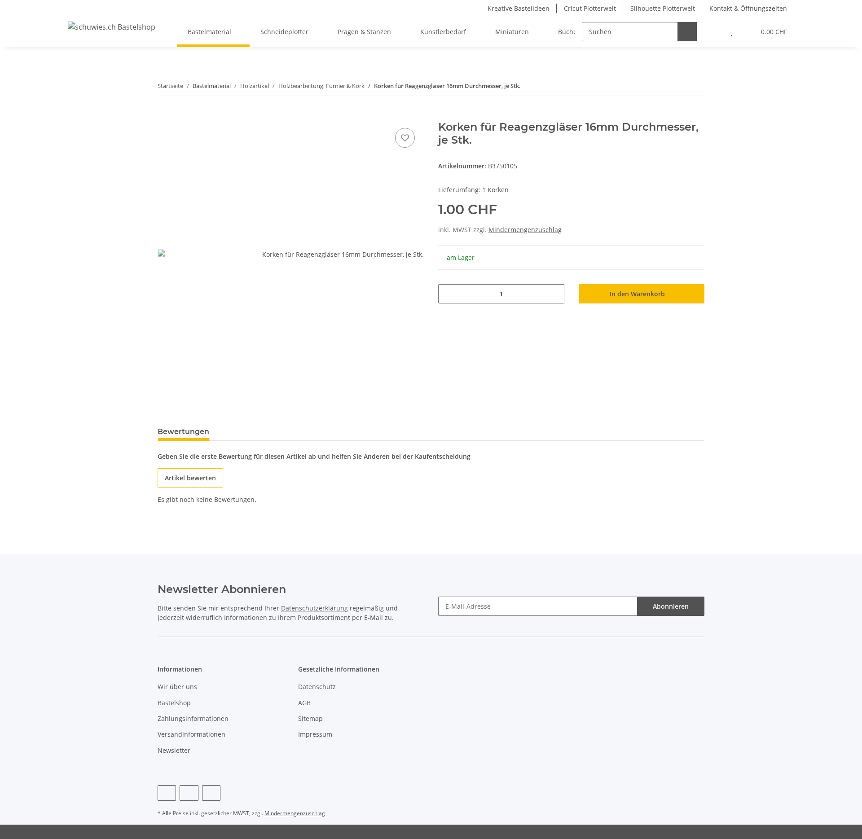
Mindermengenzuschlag (525, 229)
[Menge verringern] (448, 294)
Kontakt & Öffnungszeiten (748, 8)
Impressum (315, 734)
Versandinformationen (191, 734)
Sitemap (310, 718)
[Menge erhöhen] (554, 294)
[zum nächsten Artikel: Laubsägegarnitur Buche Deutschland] (694, 86)
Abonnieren (671, 606)
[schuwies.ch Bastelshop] (111, 27)
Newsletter (174, 750)
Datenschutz (317, 686)
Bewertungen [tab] (183, 431)
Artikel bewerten (190, 478)
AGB (304, 702)
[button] (713, 31)
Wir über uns (177, 686)
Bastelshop (174, 702)
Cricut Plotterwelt (590, 8)
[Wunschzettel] (731, 31)
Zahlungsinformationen (193, 718)
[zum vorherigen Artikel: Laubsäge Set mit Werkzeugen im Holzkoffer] (675, 86)
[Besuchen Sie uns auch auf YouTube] (189, 793)
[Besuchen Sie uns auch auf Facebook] (167, 793)
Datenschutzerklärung (314, 608)
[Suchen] (687, 31)
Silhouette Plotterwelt (662, 8)
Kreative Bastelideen (519, 8)
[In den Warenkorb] (165, 116)
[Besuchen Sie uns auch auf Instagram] (211, 793)
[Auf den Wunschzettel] (405, 138)
